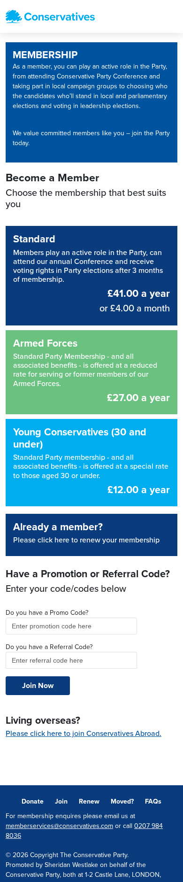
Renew (89, 801)
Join (61, 801)
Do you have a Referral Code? (49, 647)
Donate (33, 801)
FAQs (153, 801)
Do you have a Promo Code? (47, 613)
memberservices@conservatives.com (59, 826)
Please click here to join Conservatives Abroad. (83, 733)
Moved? (122, 801)
